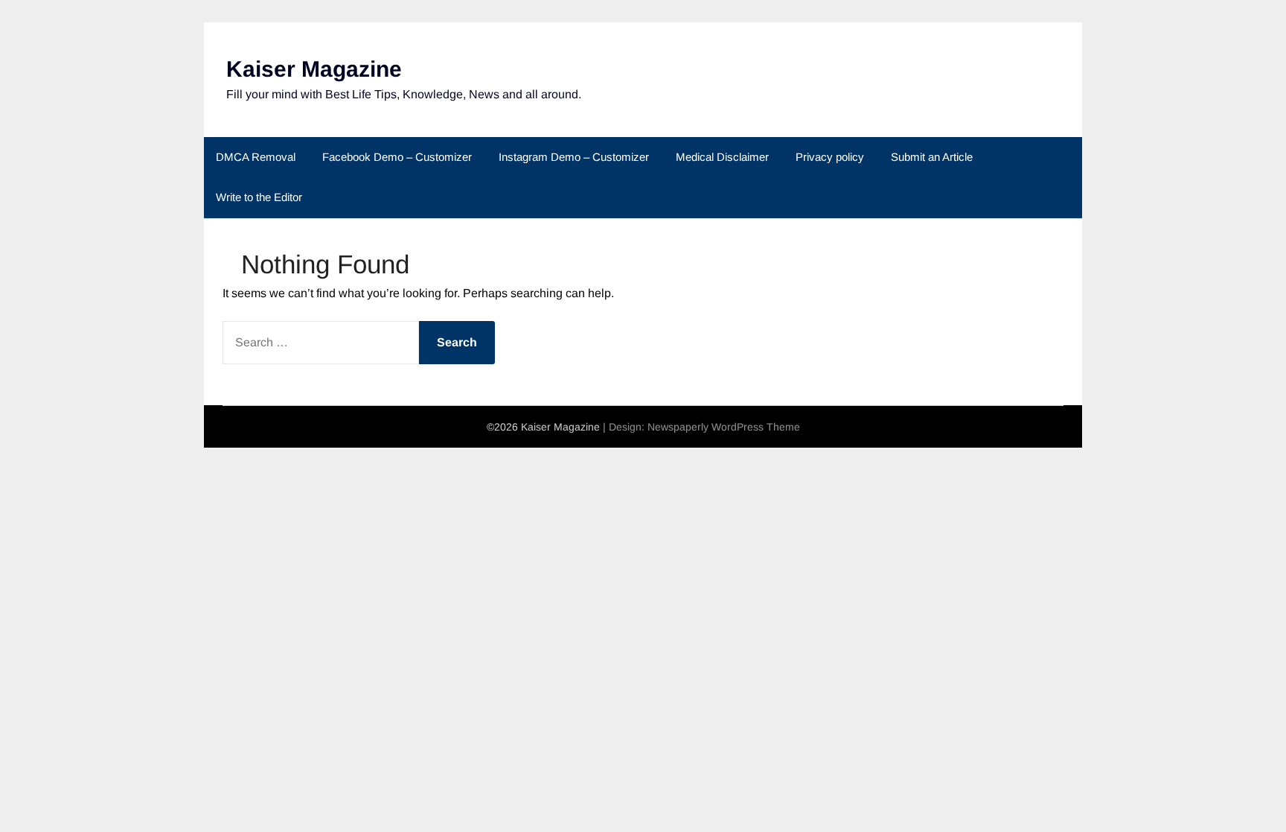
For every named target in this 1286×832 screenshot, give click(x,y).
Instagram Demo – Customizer (574, 156)
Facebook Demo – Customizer (397, 156)
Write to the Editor (259, 197)
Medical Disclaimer (722, 156)
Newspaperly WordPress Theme (723, 427)
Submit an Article (932, 156)
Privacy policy (830, 156)
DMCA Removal (255, 156)
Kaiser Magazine (314, 69)
